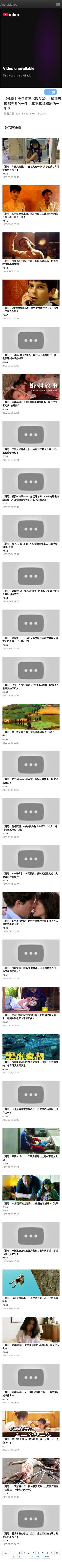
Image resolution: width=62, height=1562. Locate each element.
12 (20, 1556)
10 (57, 1553)
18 (31, 1556)
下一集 (50, 91)
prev (6, 1553)
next (46, 1556)
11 (14, 1556)
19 (37, 1556)
